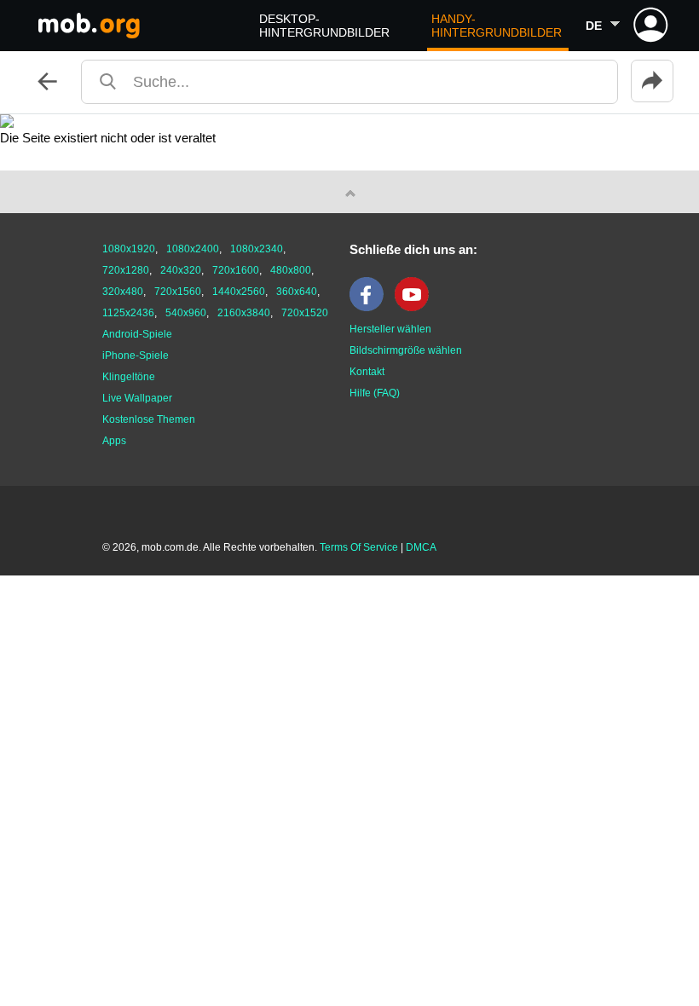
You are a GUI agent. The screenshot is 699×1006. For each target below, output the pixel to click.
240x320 (180, 270)
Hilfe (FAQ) (375, 393)
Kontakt (367, 372)
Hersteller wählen (390, 329)
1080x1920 (128, 249)
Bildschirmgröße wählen (406, 350)
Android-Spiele (137, 334)
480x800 (290, 270)
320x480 (122, 292)
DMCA (421, 547)
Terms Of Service (359, 547)
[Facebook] (371, 308)
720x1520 (304, 313)
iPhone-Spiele (135, 355)
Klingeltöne (128, 377)
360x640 (296, 292)
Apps (114, 441)
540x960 (185, 313)
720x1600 (235, 270)
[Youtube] (416, 308)
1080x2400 (192, 249)
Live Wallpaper (137, 398)
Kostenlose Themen (148, 419)
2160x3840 (243, 313)
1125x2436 (128, 313)
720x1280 (125, 270)
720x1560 (177, 292)
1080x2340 (256, 249)
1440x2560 (238, 292)
